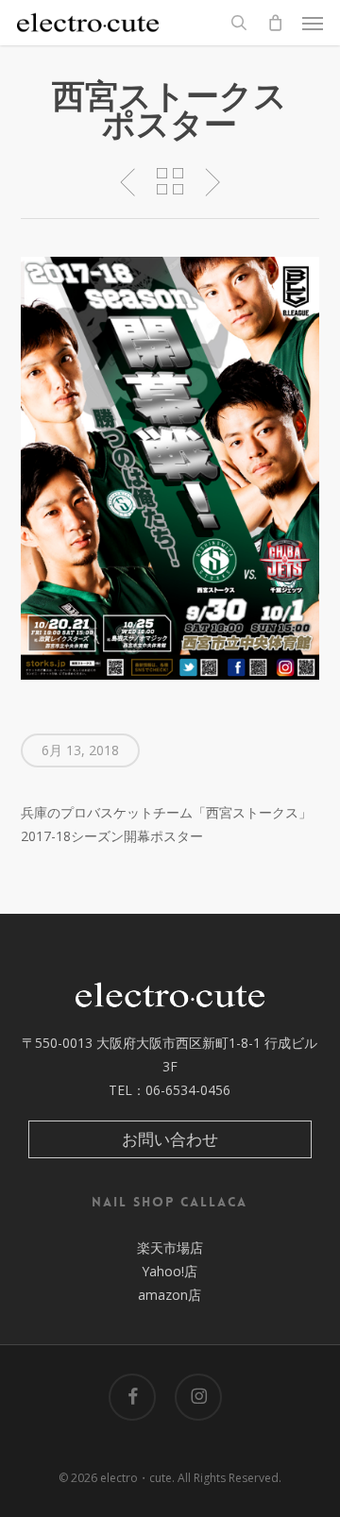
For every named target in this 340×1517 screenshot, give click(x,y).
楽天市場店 (170, 1247)
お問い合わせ (170, 1139)
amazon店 (169, 1295)
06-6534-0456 (187, 1090)
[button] (312, 22)
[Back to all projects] (169, 181)
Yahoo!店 (169, 1271)
